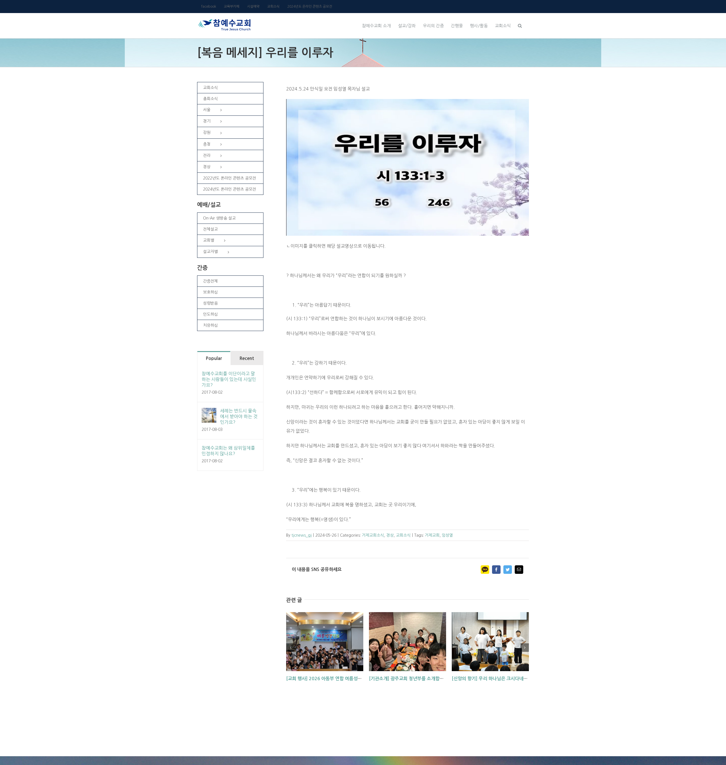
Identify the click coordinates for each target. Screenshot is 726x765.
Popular (214, 358)
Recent (246, 358)
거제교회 (432, 535)
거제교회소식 (373, 535)
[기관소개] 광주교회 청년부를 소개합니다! (409, 679)
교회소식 (403, 535)
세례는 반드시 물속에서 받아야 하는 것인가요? (239, 416)
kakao (485, 569)
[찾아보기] (520, 25)
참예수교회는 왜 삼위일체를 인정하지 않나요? (228, 451)
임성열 (447, 535)
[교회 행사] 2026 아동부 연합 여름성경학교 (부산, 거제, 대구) (346, 679)
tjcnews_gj (302, 535)
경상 (390, 535)
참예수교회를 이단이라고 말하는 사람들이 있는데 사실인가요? (229, 379)
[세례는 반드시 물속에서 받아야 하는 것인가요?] (209, 412)
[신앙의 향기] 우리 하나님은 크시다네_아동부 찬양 (500, 679)
